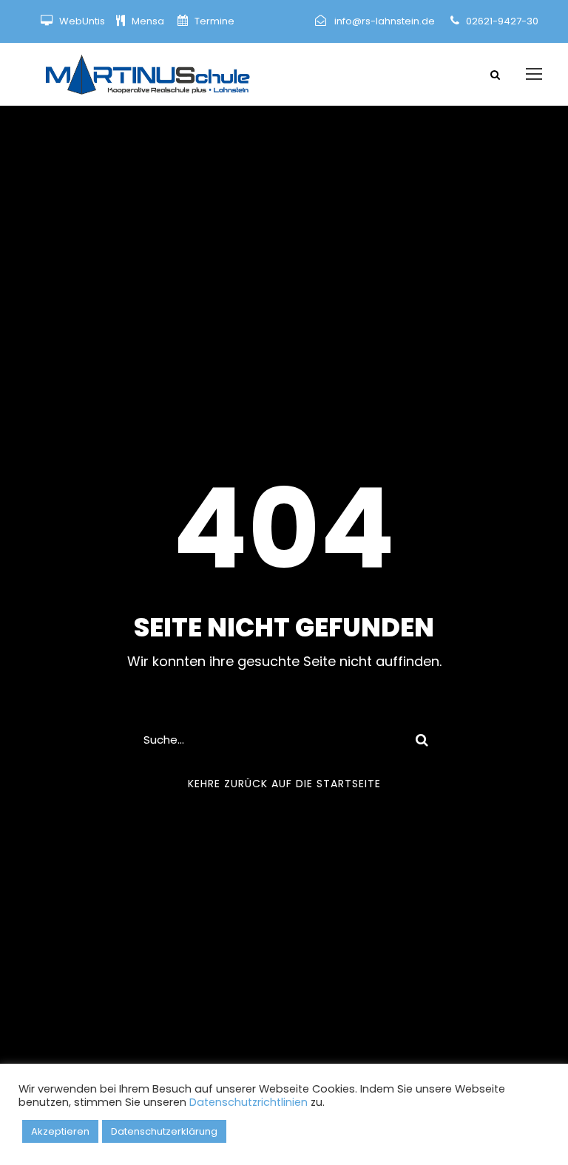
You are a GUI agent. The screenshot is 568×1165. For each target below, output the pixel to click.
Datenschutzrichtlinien (248, 1102)
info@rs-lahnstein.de (384, 21)
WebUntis (82, 21)
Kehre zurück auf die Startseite (284, 783)
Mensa (149, 21)
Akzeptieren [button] (60, 1131)
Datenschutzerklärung (164, 1131)
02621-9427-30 (502, 21)
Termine (213, 21)
